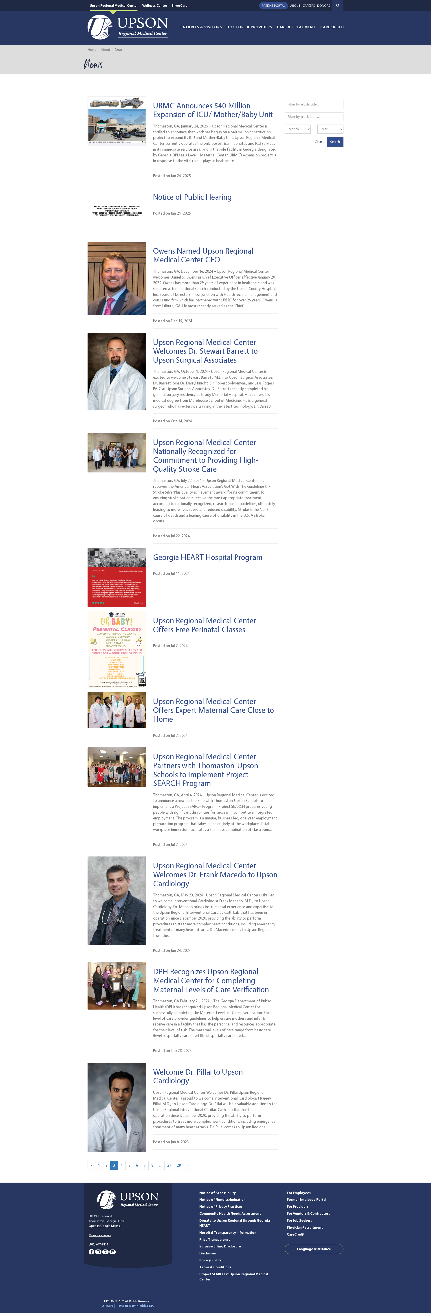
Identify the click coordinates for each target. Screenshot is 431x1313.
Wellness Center (154, 6)
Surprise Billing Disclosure (220, 1246)
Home (92, 49)
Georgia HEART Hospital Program (208, 557)
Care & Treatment (296, 27)
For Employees (299, 1193)
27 (169, 1165)
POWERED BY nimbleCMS (134, 1306)
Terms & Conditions (215, 1267)
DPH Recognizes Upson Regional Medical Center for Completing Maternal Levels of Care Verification (211, 980)
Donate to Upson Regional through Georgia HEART (234, 1223)
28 (179, 1165)
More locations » (100, 1235)
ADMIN (107, 1306)
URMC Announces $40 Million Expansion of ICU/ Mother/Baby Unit (213, 110)
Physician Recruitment (305, 1227)
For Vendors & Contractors (308, 1213)
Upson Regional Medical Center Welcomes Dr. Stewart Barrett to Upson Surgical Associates (205, 350)
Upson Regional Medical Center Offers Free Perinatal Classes (204, 624)
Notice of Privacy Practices (220, 1206)
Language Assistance (314, 1249)
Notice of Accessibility (217, 1193)
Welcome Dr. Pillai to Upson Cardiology (198, 1076)
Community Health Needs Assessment (230, 1213)
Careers (309, 6)
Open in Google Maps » (105, 1226)
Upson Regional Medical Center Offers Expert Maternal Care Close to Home (213, 710)
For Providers (297, 1206)
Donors (323, 6)
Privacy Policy (210, 1260)
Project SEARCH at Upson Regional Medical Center (233, 1276)
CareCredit (332, 27)
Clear (318, 142)
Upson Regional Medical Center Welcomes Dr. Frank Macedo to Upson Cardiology (215, 874)
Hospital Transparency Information (227, 1232)
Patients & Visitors (201, 27)
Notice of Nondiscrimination (222, 1199)
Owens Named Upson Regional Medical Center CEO (203, 255)
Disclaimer (207, 1253)
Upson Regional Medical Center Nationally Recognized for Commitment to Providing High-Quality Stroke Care (206, 455)
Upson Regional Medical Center (114, 6)
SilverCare (179, 6)
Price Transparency (214, 1239)
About (295, 6)
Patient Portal (273, 6)
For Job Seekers (299, 1220)
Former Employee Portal (306, 1199)
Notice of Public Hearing (192, 197)
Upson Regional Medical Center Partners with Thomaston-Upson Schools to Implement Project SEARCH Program (205, 769)
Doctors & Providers (249, 27)
